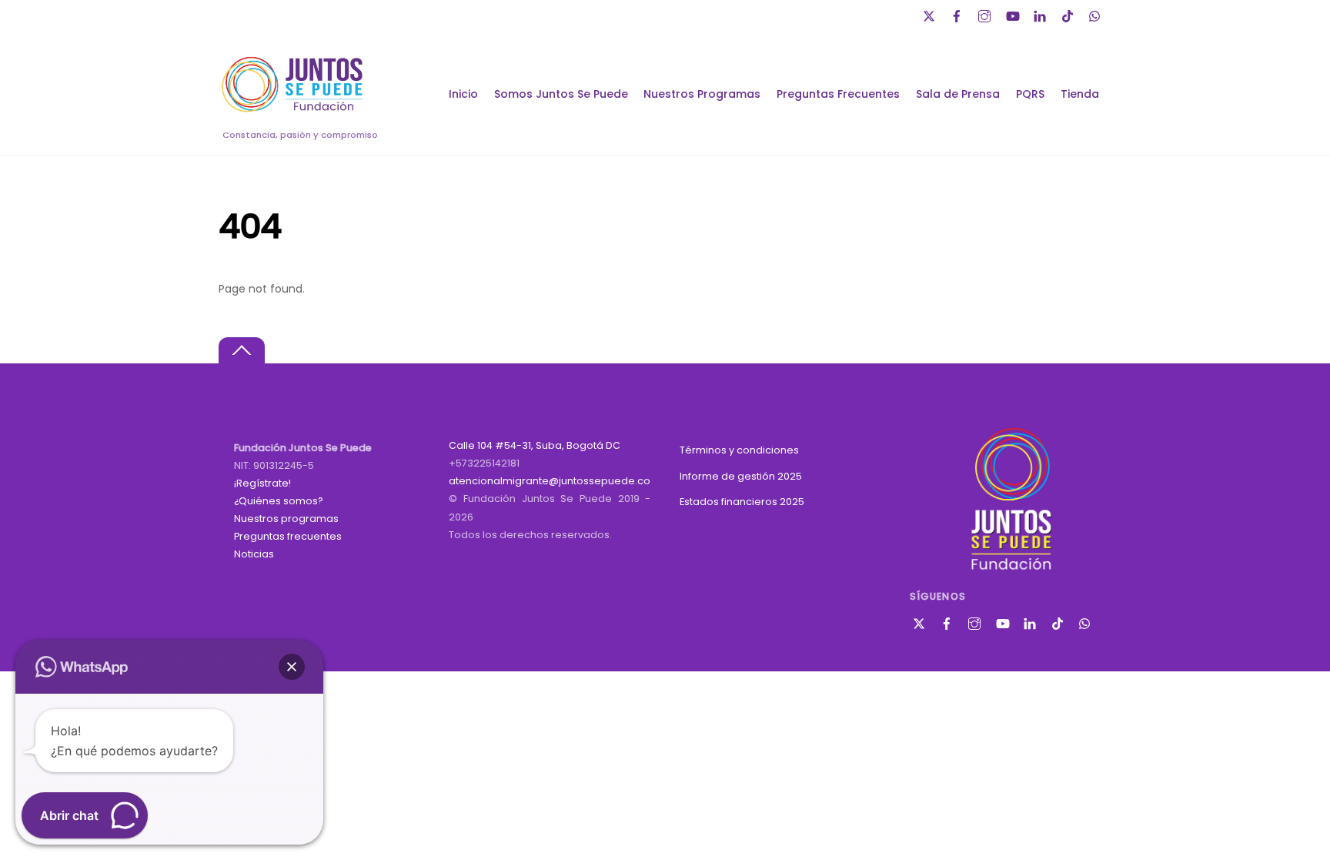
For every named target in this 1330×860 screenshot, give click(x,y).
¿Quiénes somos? (278, 500)
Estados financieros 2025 (742, 501)
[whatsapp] (1097, 14)
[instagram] (986, 14)
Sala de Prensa (958, 94)
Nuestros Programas (701, 94)
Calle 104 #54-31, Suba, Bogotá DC (534, 445)
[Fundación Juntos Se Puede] (296, 109)
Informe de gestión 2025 (741, 476)
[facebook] (958, 14)
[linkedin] (1041, 14)
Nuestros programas (286, 518)
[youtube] (1013, 14)
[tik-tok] (1069, 14)
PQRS (1030, 94)
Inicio (463, 94)
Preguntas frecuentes (288, 536)
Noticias (254, 554)
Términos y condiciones (739, 450)
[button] (292, 667)
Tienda (1080, 94)
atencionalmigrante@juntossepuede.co (549, 480)
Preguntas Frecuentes (838, 94)
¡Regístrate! (262, 483)
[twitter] (930, 14)
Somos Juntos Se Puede (561, 94)
